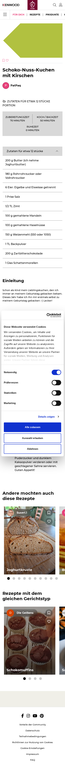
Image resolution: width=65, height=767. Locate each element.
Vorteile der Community (32, 724)
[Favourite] (49, 512)
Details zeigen (46, 416)
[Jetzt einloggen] (60, 4)
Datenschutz (33, 730)
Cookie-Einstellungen (32, 748)
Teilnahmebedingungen (32, 736)
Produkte (52, 14)
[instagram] (28, 716)
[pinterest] (41, 716)
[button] (32, 151)
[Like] (49, 521)
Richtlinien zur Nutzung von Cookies (32, 742)
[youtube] (34, 716)
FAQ (32, 760)
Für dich (18, 14)
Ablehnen (32, 448)
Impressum (32, 754)
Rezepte (35, 14)
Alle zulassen (32, 427)
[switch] (56, 382)
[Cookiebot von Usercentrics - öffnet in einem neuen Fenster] (46, 315)
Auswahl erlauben (32, 438)
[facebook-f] (22, 716)
